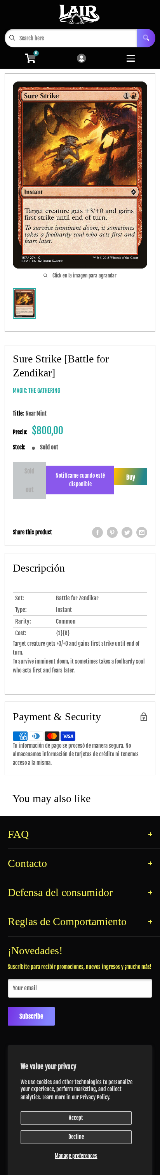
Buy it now (131, 479)
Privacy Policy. (95, 1097)
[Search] (146, 38)
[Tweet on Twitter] (127, 532)
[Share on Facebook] (97, 532)
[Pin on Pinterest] (112, 532)
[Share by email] (141, 532)
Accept (76, 1117)
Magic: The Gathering (36, 390)
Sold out (29, 480)
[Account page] (81, 59)
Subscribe (31, 1016)
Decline (76, 1136)
